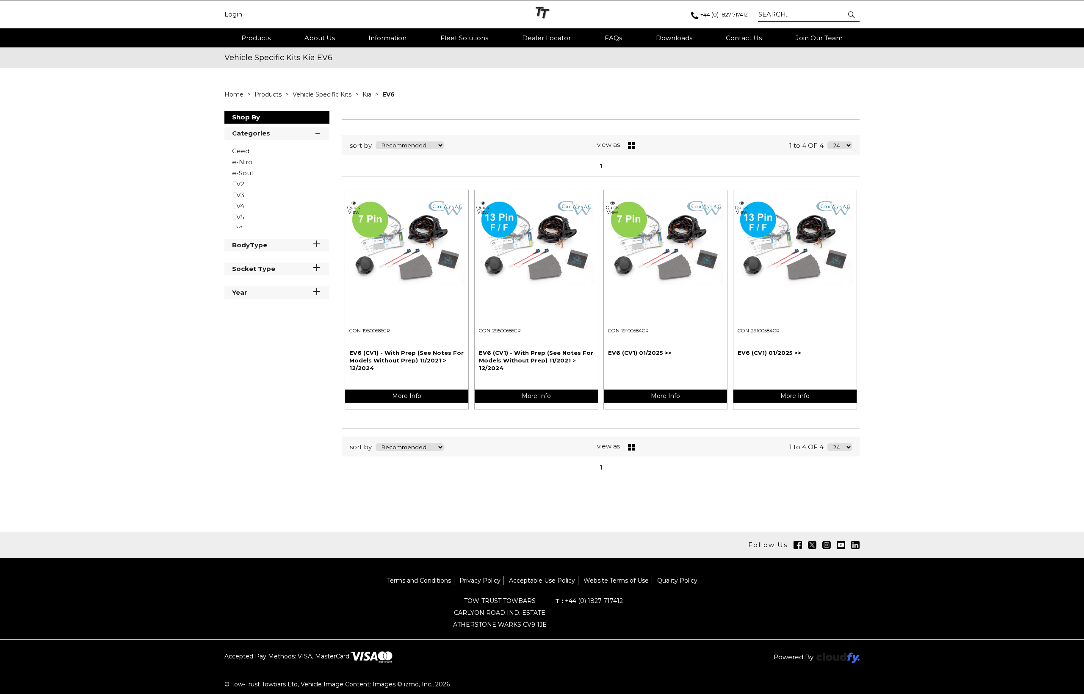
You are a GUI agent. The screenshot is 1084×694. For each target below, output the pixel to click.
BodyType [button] (249, 245)
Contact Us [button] (744, 38)
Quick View (353, 210)
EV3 (238, 195)
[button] (852, 14)
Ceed (240, 151)
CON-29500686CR (500, 331)
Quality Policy (677, 580)
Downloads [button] (674, 38)
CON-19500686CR (369, 331)
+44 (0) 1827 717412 (589, 601)
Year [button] (239, 292)
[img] (798, 545)
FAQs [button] (613, 38)
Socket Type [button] (253, 269)
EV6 (388, 94)
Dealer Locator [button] (546, 38)
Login (233, 14)
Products (256, 38)
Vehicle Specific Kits (323, 94)
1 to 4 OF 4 (806, 145)
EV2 (238, 184)
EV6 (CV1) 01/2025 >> (640, 352)
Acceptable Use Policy (542, 580)
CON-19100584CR (628, 331)
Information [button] (387, 38)
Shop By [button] (246, 117)
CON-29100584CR (759, 331)
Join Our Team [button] (819, 38)
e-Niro (242, 162)
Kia (367, 94)
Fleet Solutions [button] (464, 38)
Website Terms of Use (616, 580)
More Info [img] (406, 396)
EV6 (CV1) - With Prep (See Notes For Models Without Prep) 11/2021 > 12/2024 (406, 360)
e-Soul (242, 173)
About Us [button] (319, 38)
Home (234, 94)
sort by (361, 145)
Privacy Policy (480, 580)
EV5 (238, 217)
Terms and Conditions (419, 580)
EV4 (238, 206)
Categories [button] (251, 133)
